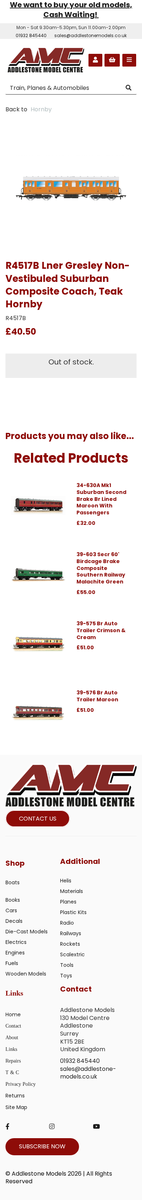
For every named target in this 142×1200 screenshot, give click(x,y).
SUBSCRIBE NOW (42, 1146)
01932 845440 (31, 35)
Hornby (41, 109)
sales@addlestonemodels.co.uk (90, 35)
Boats (12, 882)
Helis (65, 880)
